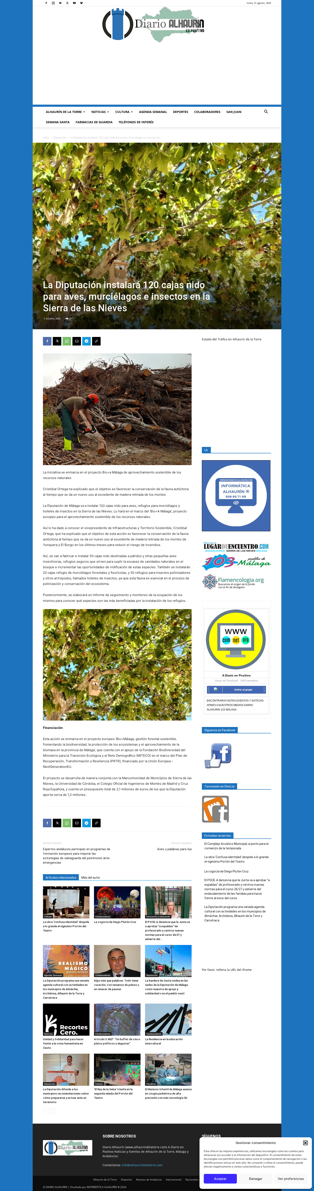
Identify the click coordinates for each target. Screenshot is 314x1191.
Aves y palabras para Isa (174, 849)
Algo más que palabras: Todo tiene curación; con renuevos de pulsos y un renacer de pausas (116, 985)
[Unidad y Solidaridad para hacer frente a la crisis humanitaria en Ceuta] (66, 1020)
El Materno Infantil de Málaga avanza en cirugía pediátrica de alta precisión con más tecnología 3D (168, 1093)
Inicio (46, 137)
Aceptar (220, 1179)
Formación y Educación (158, 916)
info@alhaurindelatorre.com (142, 1165)
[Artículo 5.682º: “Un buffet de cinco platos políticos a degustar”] (117, 1020)
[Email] (76, 341)
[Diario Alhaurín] (157, 24)
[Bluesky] (81, 3)
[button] (305, 1143)
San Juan (233, 112)
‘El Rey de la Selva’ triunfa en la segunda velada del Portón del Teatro (113, 1093)
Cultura (122, 112)
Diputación (59, 137)
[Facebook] (46, 3)
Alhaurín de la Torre (64, 112)
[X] (67, 3)
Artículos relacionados (60, 877)
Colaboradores (207, 112)
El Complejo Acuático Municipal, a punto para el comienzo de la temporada (236, 846)
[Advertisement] (157, 75)
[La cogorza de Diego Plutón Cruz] (117, 902)
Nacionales (192, 1179)
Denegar (255, 1179)
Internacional (173, 1179)
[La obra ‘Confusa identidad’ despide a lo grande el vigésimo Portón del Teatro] (66, 902)
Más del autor (90, 877)
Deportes (180, 112)
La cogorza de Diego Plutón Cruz (115, 922)
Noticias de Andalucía (149, 1179)
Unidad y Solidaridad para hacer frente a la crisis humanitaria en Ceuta (63, 1043)
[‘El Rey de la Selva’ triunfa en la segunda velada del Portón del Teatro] (117, 1070)
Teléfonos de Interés (136, 122)
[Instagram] (53, 3)
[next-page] (52, 1110)
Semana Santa (58, 122)
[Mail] (60, 3)
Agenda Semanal (153, 112)
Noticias (98, 112)
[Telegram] (86, 341)
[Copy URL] (96, 341)
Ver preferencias (291, 1179)
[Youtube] (74, 3)
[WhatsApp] (67, 341)
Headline (151, 1083)
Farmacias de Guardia (94, 122)
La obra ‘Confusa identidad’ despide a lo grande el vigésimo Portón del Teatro (66, 926)
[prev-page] (45, 1110)
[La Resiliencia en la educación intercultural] (168, 1020)
